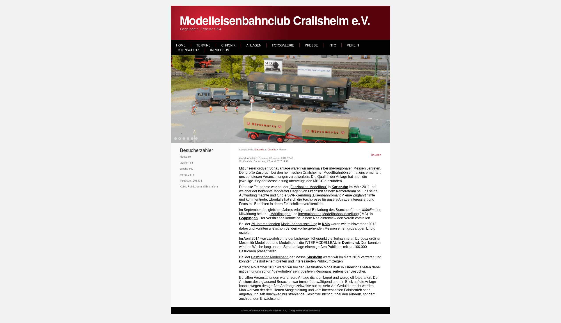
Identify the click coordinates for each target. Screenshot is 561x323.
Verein (353, 45)
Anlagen (253, 45)
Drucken (376, 155)
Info (332, 45)
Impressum (219, 50)
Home (181, 45)
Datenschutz (187, 50)
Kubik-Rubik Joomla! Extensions (199, 186)
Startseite (259, 149)
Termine (203, 45)
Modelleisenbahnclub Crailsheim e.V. (275, 20)
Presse (311, 45)
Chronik (228, 45)
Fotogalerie (283, 45)
